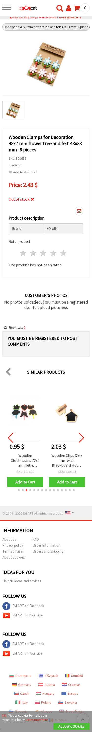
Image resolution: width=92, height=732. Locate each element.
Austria (50, 684)
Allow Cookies (71, 726)
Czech (24, 693)
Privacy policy (12, 545)
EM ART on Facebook (28, 605)
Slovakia (71, 702)
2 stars (33, 253)
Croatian (74, 684)
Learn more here (37, 720)
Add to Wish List (25, 172)
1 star (23, 253)
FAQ (36, 539)
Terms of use (12, 551)
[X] (4, 715)
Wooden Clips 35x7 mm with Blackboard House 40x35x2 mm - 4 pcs (66, 460)
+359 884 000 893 (70, 17)
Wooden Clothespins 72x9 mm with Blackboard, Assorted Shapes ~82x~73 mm (25, 460)
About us (9, 539)
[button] (19, 490)
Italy (25, 702)
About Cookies (13, 557)
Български (23, 676)
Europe (73, 693)
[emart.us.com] (25, 8)
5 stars (63, 253)
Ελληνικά (51, 676)
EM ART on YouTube (27, 615)
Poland (46, 702)
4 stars (53, 253)
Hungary (48, 693)
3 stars (44, 253)
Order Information (46, 545)
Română (77, 676)
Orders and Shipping (48, 551)
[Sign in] (69, 8)
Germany (24, 684)
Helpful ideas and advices (21, 581)
